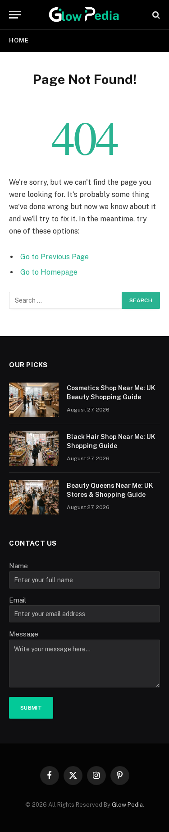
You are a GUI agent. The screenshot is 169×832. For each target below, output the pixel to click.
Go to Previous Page (54, 256)
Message (23, 634)
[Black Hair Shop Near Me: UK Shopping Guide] (34, 448)
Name (18, 566)
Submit (31, 708)
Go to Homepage (49, 272)
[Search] (155, 15)
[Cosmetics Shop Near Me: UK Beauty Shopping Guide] (34, 400)
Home (19, 40)
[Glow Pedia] (84, 14)
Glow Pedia (127, 804)
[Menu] (15, 15)
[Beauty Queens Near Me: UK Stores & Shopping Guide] (34, 497)
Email (17, 600)
